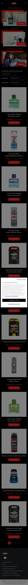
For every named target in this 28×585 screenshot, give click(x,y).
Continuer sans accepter (21, 279)
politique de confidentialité (11, 296)
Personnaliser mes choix (14, 304)
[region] (14, 292)
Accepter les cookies (14, 300)
